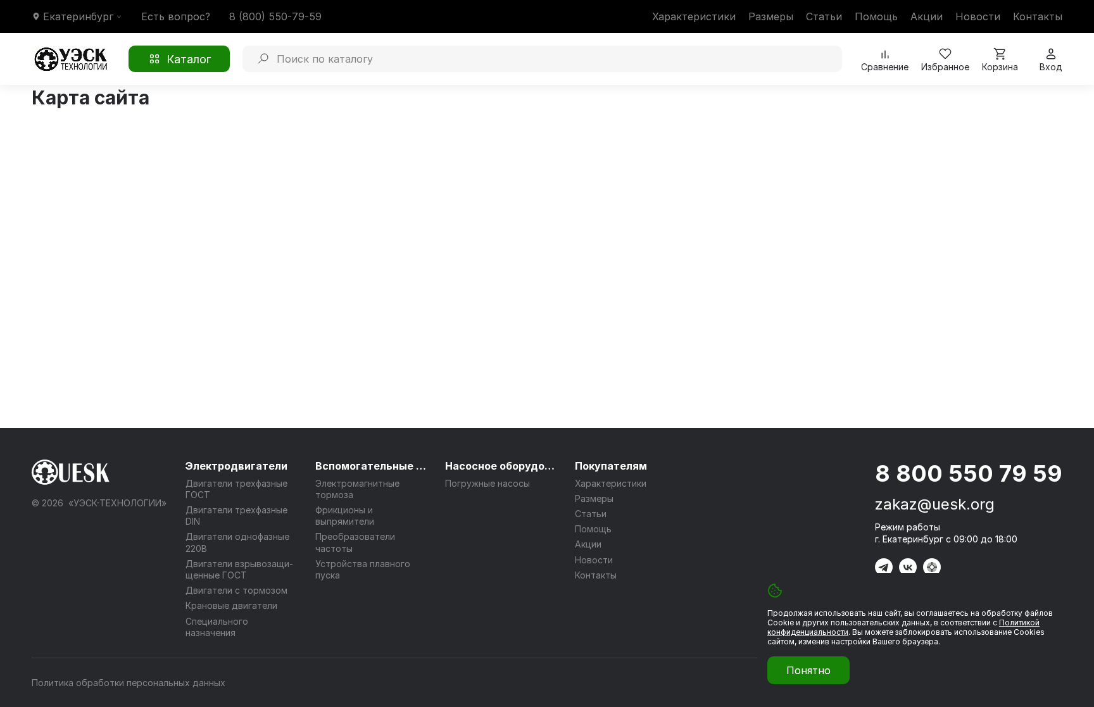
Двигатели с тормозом (236, 590)
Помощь (876, 16)
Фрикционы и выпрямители (344, 515)
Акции (926, 16)
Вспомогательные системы (372, 466)
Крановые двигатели (231, 605)
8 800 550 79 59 (968, 473)
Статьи (824, 16)
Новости (977, 16)
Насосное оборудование (502, 466)
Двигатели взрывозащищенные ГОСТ (239, 569)
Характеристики (694, 16)
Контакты (1037, 16)
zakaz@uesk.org (935, 504)
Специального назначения (216, 627)
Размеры (770, 16)
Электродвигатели (236, 466)
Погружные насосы (487, 483)
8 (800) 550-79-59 (275, 16)
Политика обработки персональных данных (128, 682)
